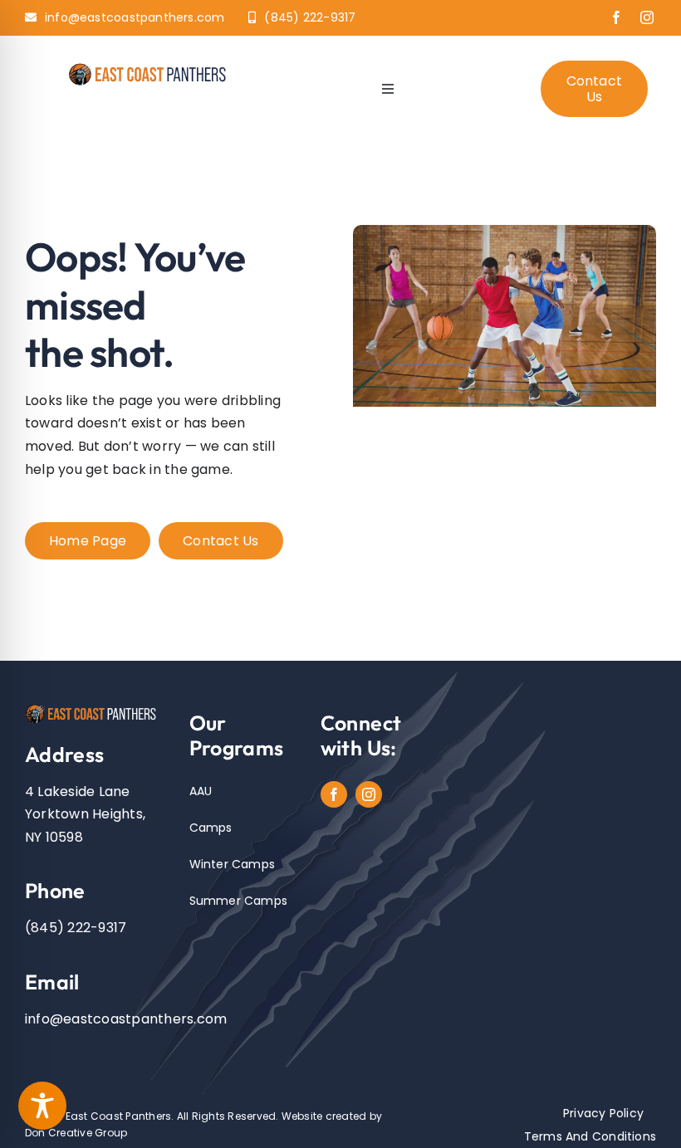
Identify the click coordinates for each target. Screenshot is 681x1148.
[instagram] (647, 17)
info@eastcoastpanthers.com (126, 1018)
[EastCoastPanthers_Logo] (94, 708)
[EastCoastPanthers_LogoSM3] (151, 66)
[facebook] (616, 17)
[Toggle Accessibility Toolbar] (42, 1105)
